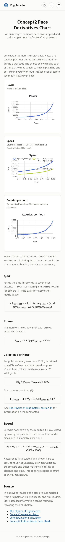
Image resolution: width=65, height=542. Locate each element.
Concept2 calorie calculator (25, 517)
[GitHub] (44, 5)
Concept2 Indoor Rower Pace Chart (30, 521)
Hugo (46, 536)
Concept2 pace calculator (24, 514)
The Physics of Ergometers (25, 511)
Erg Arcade (27, 536)
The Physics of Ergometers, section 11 (30, 408)
